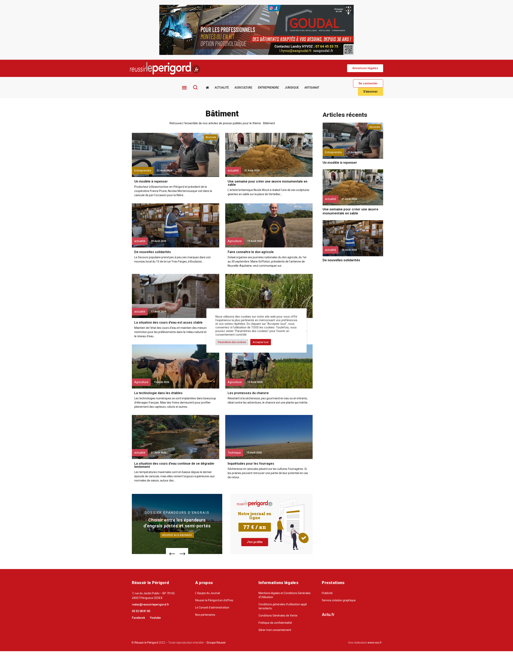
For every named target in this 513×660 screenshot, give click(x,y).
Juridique (292, 87)
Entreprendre (268, 87)
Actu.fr (328, 614)
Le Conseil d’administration (212, 607)
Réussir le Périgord (146, 642)
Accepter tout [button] (261, 342)
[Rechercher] (195, 87)
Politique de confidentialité (275, 622)
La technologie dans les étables (158, 393)
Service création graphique (339, 600)
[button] (365, 68)
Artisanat (311, 87)
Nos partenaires (205, 614)
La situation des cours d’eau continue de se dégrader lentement (174, 465)
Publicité (327, 593)
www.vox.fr (375, 642)
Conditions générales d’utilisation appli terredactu (283, 606)
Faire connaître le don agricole (251, 252)
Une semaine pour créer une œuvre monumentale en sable (267, 183)
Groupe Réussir (216, 642)
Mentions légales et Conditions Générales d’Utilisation (285, 595)
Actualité (222, 87)
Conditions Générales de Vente (278, 615)
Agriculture (243, 87)
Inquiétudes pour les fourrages (251, 463)
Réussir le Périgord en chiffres (214, 600)
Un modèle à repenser (151, 181)
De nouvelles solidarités (152, 252)
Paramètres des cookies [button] (232, 342)
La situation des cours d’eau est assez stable (168, 322)
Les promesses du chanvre (248, 393)
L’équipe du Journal (207, 593)
